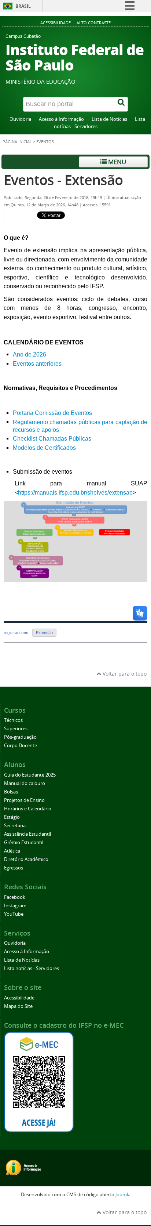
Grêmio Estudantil (23, 842)
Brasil (23, 6)
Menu (116, 162)
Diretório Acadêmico (26, 859)
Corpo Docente (20, 745)
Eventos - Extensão (63, 179)
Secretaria (15, 825)
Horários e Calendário (27, 809)
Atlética (12, 851)
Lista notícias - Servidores (31, 968)
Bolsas (11, 792)
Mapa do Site (18, 1006)
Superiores (15, 729)
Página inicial (17, 141)
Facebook (14, 897)
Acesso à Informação (61, 119)
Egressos (13, 868)
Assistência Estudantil (27, 834)
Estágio (12, 817)
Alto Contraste (94, 22)
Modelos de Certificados (44, 448)
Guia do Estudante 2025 (30, 775)
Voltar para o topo (124, 673)
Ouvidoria (20, 119)
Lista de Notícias (109, 119)
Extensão (44, 632)
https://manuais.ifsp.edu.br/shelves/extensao (75, 492)
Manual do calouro (24, 783)
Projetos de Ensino (24, 800)
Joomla (122, 1194)
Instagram (15, 906)
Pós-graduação (20, 737)
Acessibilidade (55, 22)
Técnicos (13, 720)
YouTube (13, 914)
